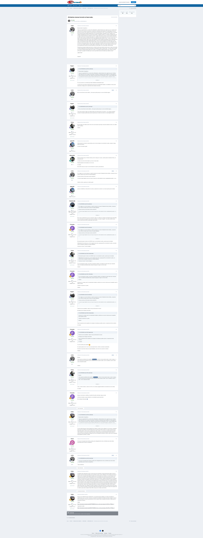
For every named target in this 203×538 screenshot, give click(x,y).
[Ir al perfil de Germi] (72, 442)
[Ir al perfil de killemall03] (72, 159)
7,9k (72, 131)
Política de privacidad (99, 533)
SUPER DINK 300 (83, 21)
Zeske (72, 411)
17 (72, 34)
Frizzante (72, 224)
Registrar (133, 2)
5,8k (73, 150)
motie (72, 25)
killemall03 (72, 155)
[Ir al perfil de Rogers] (72, 69)
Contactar (105, 533)
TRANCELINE (72, 201)
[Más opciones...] (116, 25)
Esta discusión (130, 5)
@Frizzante (94, 359)
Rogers (72, 65)
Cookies (109, 533)
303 (72, 164)
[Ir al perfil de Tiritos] (72, 126)
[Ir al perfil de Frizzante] (72, 228)
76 (72, 480)
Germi (72, 438)
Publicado (83, 25)
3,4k (73, 210)
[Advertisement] (92, 12)
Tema (93, 533)
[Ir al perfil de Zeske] (72, 415)
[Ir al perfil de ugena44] (72, 144)
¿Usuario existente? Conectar (124, 2)
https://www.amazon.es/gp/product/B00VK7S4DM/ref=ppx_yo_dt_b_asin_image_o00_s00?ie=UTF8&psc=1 (96, 507)
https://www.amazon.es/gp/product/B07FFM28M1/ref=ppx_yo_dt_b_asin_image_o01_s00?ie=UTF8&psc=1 (95, 504)
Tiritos (72, 122)
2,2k (73, 75)
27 (72, 233)
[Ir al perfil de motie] (69, 21)
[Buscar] (135, 5)
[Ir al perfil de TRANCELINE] (72, 204)
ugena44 (72, 140)
